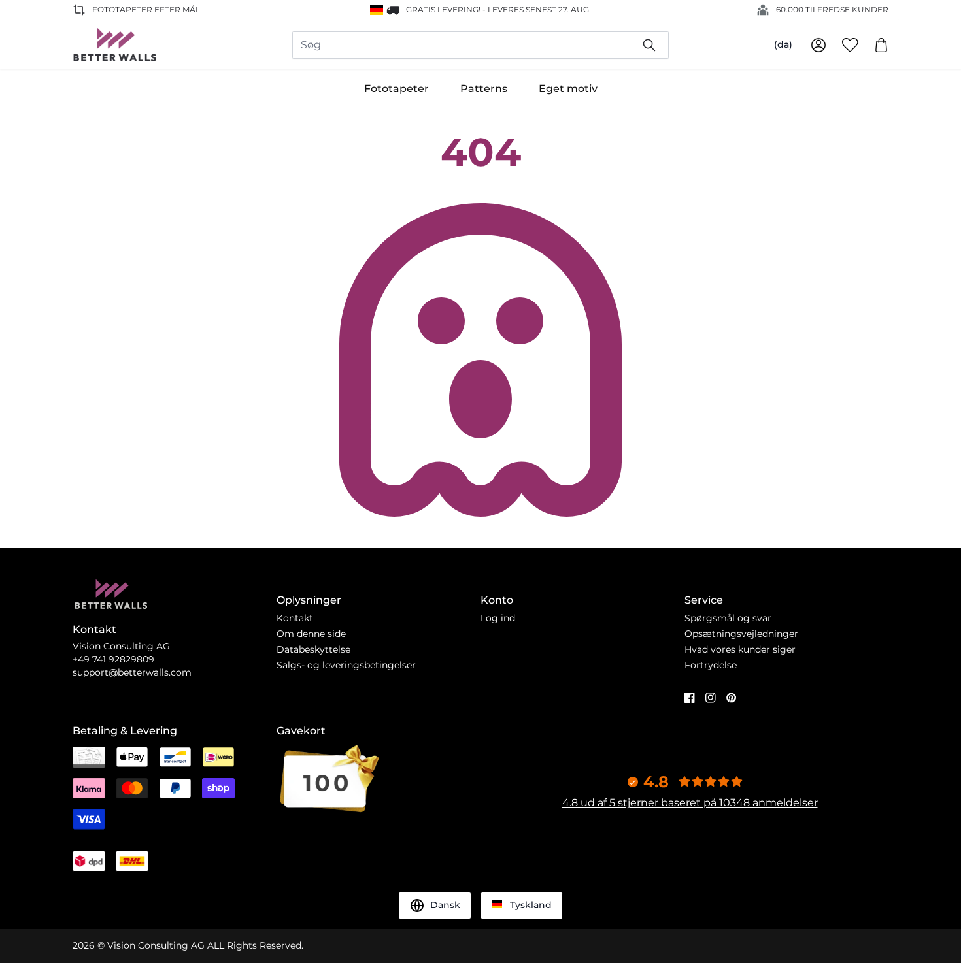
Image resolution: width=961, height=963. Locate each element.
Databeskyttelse (313, 649)
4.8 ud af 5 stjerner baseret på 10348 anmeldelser (690, 802)
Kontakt (295, 618)
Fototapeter (396, 88)
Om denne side (311, 634)
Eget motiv (568, 88)
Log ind (497, 618)
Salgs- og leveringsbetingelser (346, 665)
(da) (783, 44)
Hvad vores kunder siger (740, 649)
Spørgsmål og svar (727, 618)
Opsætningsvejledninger (741, 634)
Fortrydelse (710, 665)
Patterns (483, 88)
